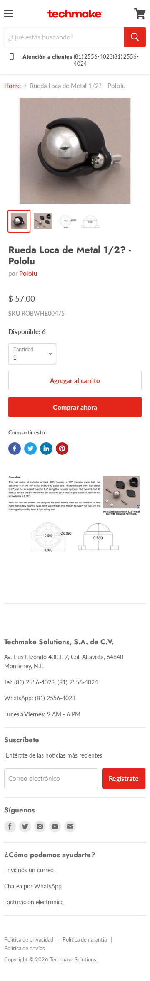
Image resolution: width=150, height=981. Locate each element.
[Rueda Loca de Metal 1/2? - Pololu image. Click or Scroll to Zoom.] (75, 151)
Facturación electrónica (34, 901)
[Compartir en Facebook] (14, 448)
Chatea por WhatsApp (33, 886)
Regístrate (124, 778)
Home (12, 85)
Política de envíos (24, 948)
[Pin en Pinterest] (62, 448)
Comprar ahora (75, 407)
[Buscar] (135, 37)
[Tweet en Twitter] (30, 448)
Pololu (28, 273)
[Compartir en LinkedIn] (46, 448)
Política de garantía (84, 939)
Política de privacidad (28, 939)
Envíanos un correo (29, 869)
